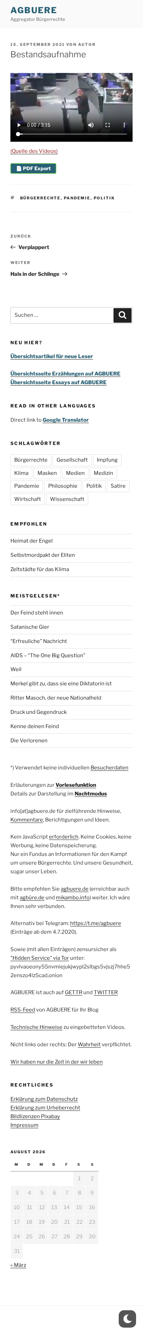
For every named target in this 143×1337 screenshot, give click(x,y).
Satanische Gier (29, 627)
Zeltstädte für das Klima (39, 569)
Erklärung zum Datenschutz (44, 1099)
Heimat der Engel (31, 541)
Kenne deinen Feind (34, 726)
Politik (104, 198)
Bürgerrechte (40, 198)
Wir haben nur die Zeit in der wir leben (56, 1062)
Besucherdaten (109, 768)
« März (18, 1265)
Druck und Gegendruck (38, 712)
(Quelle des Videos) (34, 151)
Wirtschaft (27, 499)
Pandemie (77, 198)
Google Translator (66, 420)
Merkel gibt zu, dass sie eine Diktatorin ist (61, 683)
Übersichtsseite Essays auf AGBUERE (58, 382)
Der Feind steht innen (36, 613)
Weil (16, 669)
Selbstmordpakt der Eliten (42, 555)
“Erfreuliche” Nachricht (38, 641)
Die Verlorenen (29, 740)
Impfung (107, 460)
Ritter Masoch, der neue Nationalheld (55, 698)
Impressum (24, 1125)
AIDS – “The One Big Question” (47, 655)
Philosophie (62, 486)
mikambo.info (73, 897)
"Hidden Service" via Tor (39, 958)
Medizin (103, 473)
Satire (118, 486)
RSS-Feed (22, 1010)
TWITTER (106, 992)
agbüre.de (32, 897)
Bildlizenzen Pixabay (35, 1116)
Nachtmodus (91, 794)
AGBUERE (33, 10)
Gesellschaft (72, 460)
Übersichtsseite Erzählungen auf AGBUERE (65, 374)
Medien (75, 473)
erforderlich (63, 837)
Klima (21, 473)
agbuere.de (75, 889)
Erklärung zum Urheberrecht (45, 1108)
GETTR (73, 992)
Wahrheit (89, 1044)
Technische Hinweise (36, 1027)
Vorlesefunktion (76, 785)
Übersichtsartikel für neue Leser (51, 356)
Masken (47, 473)
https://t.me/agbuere (95, 923)
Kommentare (26, 820)
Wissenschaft (67, 499)
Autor (87, 44)
